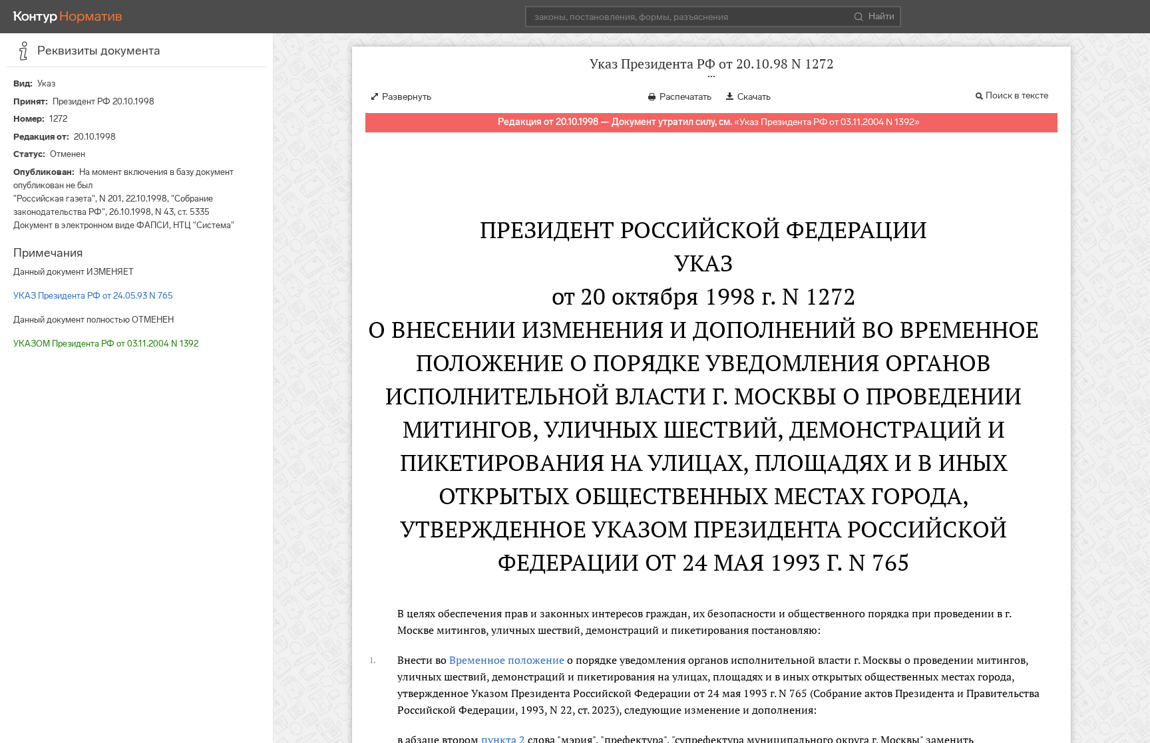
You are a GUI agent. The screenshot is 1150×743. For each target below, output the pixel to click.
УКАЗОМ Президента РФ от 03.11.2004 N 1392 (105, 344)
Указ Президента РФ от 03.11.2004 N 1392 (826, 122)
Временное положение (506, 660)
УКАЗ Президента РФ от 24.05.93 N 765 (93, 296)
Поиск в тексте (1017, 95)
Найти (881, 16)
